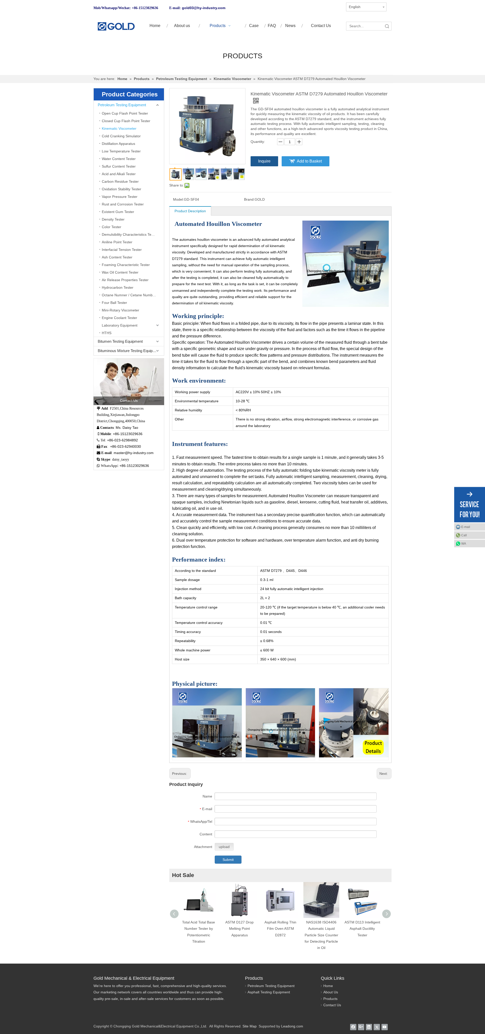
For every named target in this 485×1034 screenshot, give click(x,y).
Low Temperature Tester (121, 151)
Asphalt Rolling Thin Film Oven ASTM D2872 (280, 928)
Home (328, 986)
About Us (330, 992)
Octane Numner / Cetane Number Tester (133, 295)
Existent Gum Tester (118, 212)
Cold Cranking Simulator (121, 136)
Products (330, 999)
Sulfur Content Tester (119, 166)
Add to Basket (309, 161)
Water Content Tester (119, 159)
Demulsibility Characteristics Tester (129, 234)
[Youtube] (384, 1027)
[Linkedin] (369, 1027)
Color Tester (111, 227)
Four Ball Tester (114, 303)
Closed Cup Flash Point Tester (126, 121)
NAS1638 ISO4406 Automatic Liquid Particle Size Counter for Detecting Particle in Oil (321, 935)
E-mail (465, 526)
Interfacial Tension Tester (122, 250)
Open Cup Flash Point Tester (125, 113)
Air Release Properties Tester (125, 280)
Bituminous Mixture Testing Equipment (129, 351)
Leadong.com (292, 1026)
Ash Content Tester (117, 257)
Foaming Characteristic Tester (126, 265)
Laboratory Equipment (119, 325)
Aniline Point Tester (117, 242)
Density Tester (113, 219)
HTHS (106, 333)
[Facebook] (353, 1027)
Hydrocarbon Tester (117, 287)
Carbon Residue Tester (120, 181)
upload (224, 847)
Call (464, 535)
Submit (228, 860)
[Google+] (361, 1027)
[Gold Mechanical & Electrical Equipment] (116, 26)
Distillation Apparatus (118, 144)
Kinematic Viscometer (119, 128)
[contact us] (128, 381)
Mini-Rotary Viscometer (120, 310)
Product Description (190, 211)
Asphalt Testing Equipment (269, 992)
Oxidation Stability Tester (121, 189)
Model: (178, 199)
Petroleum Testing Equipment (122, 105)
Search (387, 26)
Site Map (250, 1026)
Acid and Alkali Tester (119, 174)
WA (463, 543)
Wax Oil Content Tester (120, 272)
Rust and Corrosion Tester (123, 204)
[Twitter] (377, 1027)
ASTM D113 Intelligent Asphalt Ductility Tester (362, 928)
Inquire (264, 161)
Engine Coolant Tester (119, 318)
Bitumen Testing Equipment (120, 341)
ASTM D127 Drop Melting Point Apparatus (239, 928)
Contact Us (332, 1005)
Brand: (249, 199)
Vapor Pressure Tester (119, 197)
